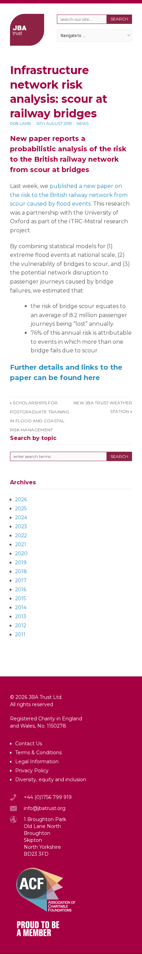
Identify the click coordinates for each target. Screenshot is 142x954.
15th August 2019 (53, 123)
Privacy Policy (32, 770)
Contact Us (28, 743)
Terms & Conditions (38, 752)
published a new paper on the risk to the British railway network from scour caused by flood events (69, 195)
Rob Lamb (20, 123)
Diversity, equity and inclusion (50, 779)
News (83, 123)
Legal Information (37, 761)
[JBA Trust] (27, 43)
